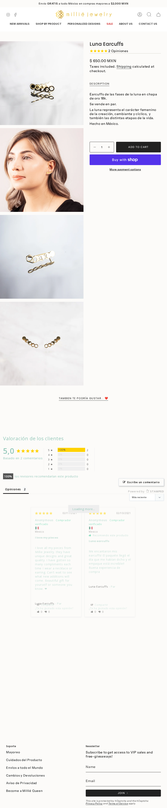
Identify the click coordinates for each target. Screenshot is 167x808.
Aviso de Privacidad (21, 783)
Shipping (124, 66)
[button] (49, 24)
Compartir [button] (47, 605)
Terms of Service (118, 803)
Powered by (146, 491)
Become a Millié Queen (24, 791)
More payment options (125, 169)
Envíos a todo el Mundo (24, 768)
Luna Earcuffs (98, 586)
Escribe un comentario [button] (143, 482)
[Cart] (158, 14)
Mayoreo (13, 752)
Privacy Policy (94, 803)
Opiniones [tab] (13, 489)
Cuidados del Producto (24, 760)
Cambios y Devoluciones (25, 775)
